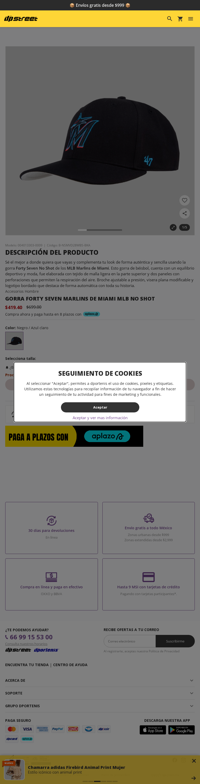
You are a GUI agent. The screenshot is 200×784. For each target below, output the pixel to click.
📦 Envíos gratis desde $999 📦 (100, 5)
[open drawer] (190, 19)
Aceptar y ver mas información (100, 417)
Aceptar (100, 407)
